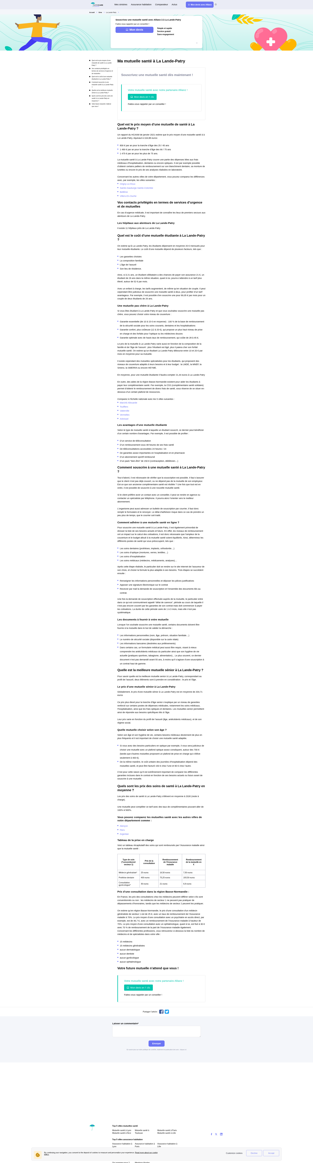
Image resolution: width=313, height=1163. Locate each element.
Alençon (124, 826)
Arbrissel (124, 419)
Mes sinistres (120, 4)
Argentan (124, 834)
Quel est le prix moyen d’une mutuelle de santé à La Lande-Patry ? (102, 63)
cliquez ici (183, 1049)
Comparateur (161, 4)
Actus (174, 4)
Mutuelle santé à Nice (121, 1133)
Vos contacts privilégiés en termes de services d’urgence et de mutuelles (102, 71)
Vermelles (124, 414)
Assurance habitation (141, 4)
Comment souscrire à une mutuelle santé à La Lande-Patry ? (102, 84)
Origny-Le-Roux (127, 184)
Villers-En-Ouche (128, 196)
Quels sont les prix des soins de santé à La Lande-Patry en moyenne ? (102, 98)
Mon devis (136, 29)
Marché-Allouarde (128, 402)
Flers (122, 830)
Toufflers (124, 406)
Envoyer (156, 1043)
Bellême (124, 192)
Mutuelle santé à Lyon (121, 1130)
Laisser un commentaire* (125, 1023)
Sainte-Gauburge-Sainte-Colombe (136, 188)
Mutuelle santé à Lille (166, 1133)
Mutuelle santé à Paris (167, 1130)
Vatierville (124, 410)
